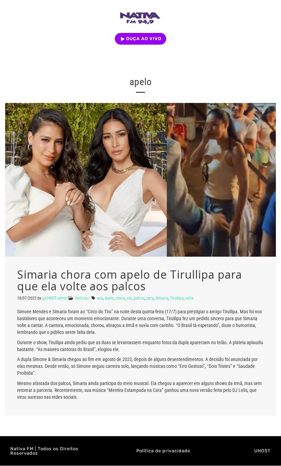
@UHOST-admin (55, 298)
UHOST (262, 450)
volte (189, 298)
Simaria (162, 298)
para (150, 298)
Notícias (82, 298)
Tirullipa (177, 298)
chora (120, 298)
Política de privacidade (163, 450)
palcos (139, 298)
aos (100, 298)
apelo (109, 298)
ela (129, 298)
